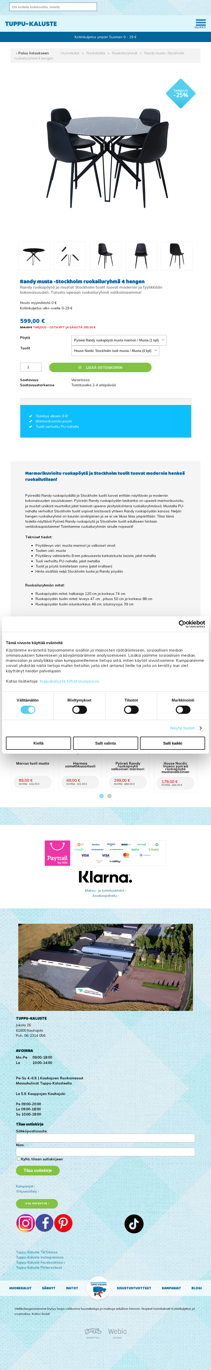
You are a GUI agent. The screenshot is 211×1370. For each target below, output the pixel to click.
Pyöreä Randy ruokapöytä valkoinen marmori (127, 766)
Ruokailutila (95, 53)
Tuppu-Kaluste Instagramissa (39, 1257)
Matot (72, 1288)
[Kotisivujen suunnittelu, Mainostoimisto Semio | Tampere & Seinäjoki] (95, 1338)
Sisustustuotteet (134, 1288)
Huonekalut (70, 53)
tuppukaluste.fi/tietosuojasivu (69, 681)
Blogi (196, 1288)
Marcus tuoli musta (32, 763)
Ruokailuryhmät (124, 53)
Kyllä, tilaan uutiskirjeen (42, 1159)
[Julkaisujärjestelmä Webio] (116, 1338)
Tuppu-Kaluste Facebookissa (39, 1262)
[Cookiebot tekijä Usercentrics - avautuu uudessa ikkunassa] (182, 624)
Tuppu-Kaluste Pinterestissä (39, 1267)
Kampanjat (171, 1288)
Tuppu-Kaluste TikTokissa (36, 1252)
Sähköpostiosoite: (31, 1131)
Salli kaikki (172, 743)
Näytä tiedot (182, 728)
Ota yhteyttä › (37, 1203)
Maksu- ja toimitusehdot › (105, 890)
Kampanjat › (25, 1186)
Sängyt (49, 1288)
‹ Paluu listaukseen (32, 53)
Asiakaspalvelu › (105, 895)
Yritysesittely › (27, 1191)
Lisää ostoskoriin (103, 367)
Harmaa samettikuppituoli (80, 764)
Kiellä (38, 743)
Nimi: (20, 1145)
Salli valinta (105, 743)
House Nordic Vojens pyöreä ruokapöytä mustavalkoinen (175, 767)
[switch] (79, 710)
